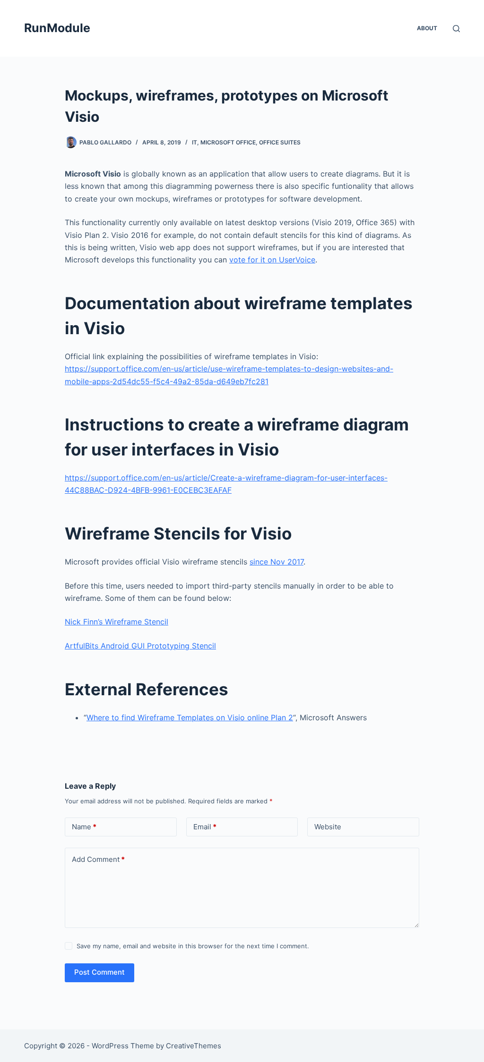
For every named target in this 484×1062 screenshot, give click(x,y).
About (427, 28)
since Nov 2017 (276, 561)
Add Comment (98, 859)
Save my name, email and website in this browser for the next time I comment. (193, 946)
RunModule (57, 28)
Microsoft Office (228, 142)
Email (204, 826)
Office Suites (280, 142)
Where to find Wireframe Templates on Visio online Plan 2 (189, 717)
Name (84, 826)
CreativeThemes (193, 1045)
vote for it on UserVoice (272, 259)
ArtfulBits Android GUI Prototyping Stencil (140, 645)
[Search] (456, 28)
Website (327, 826)
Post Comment (99, 972)
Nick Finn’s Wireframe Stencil (116, 621)
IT (194, 142)
